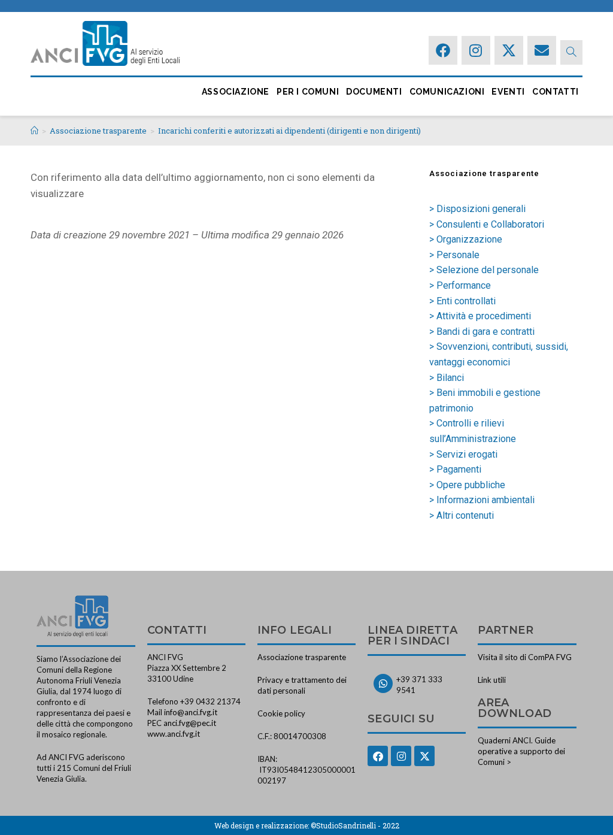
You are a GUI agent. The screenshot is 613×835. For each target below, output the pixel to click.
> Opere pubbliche (467, 485)
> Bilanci (446, 377)
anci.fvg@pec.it (189, 723)
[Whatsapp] (383, 683)
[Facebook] (443, 50)
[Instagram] (476, 50)
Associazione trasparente (301, 657)
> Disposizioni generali (477, 208)
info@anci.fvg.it (190, 712)
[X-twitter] (508, 50)
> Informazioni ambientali (482, 500)
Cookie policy (281, 713)
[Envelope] (541, 50)
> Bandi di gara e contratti (482, 331)
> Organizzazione (465, 239)
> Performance (460, 285)
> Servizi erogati (463, 454)
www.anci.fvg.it (173, 734)
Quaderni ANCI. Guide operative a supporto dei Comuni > (521, 751)
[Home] (34, 130)
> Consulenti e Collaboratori (486, 224)
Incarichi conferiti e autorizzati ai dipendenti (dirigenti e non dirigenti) (289, 130)
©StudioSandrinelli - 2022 (355, 825)
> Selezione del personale (484, 270)
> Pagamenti (455, 469)
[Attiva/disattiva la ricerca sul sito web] (571, 52)
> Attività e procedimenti (480, 316)
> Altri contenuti (461, 515)
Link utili (492, 680)
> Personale (454, 255)
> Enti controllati (462, 301)
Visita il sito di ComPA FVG (525, 657)
